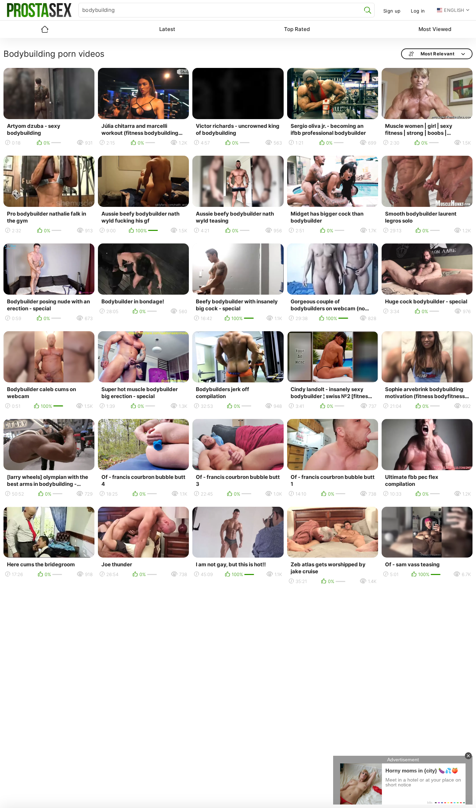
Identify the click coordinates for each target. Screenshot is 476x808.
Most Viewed (435, 29)
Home (44, 29)
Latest (167, 29)
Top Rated (297, 29)
